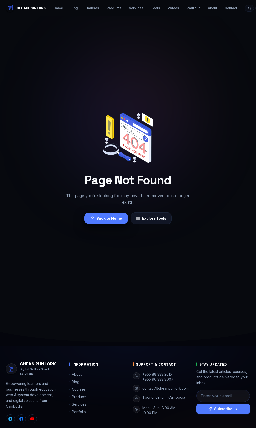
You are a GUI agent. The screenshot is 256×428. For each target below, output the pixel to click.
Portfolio (193, 8)
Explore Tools (154, 218)
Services (136, 8)
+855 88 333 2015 (157, 374)
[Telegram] (10, 418)
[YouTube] (32, 418)
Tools (155, 8)
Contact (231, 8)
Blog (74, 8)
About (212, 8)
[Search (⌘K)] (249, 8)
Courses (92, 8)
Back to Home (109, 218)
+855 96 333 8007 (158, 379)
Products (114, 8)
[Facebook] (21, 418)
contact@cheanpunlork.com (165, 388)
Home (58, 8)
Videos (173, 8)
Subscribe (223, 409)
